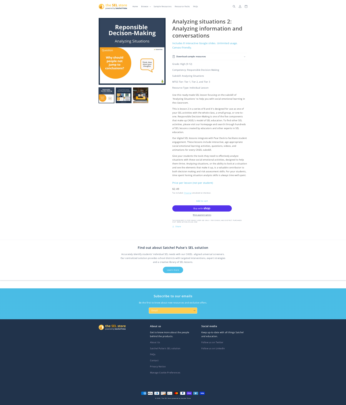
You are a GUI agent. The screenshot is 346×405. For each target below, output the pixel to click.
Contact (154, 360)
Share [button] (178, 226)
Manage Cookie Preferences (165, 372)
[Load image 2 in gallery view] (123, 95)
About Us (155, 342)
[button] (146, 6)
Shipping (187, 193)
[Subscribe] (194, 310)
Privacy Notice (158, 366)
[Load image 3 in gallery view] (141, 95)
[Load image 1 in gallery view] (106, 95)
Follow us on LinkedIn (213, 348)
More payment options (202, 215)
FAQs (152, 354)
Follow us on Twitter (212, 342)
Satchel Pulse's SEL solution (165, 348)
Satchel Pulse (186, 398)
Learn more (173, 270)
